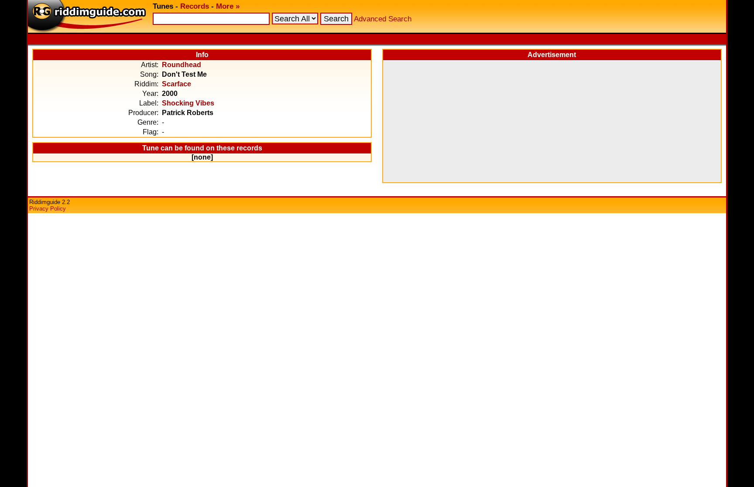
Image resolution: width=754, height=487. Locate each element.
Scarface (176, 84)
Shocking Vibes (188, 103)
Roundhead (181, 64)
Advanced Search (382, 19)
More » (228, 6)
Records (194, 6)
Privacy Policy (47, 208)
